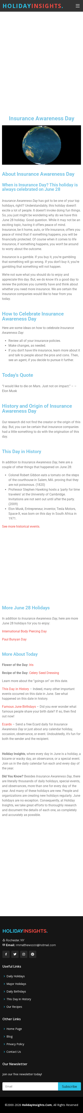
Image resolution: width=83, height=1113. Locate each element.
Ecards (7, 724)
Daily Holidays (15, 976)
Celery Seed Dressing (44, 673)
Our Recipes (14, 1006)
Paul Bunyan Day (14, 639)
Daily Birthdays (16, 991)
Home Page (14, 1028)
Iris (31, 665)
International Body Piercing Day (24, 631)
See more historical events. (21, 526)
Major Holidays (16, 983)
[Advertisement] (41, 60)
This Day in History (15, 689)
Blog (9, 1036)
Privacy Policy (15, 1044)
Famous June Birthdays (19, 707)
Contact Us (13, 1051)
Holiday (32, 6)
